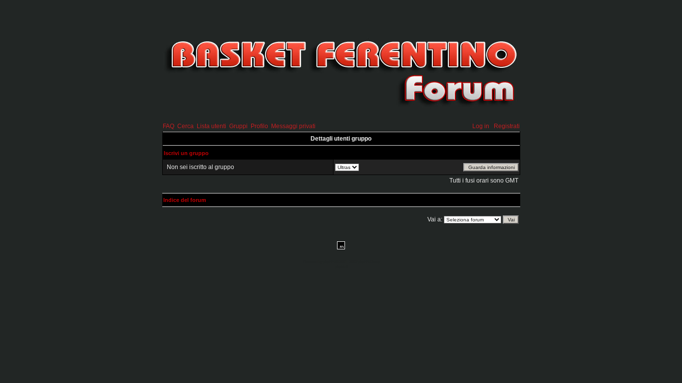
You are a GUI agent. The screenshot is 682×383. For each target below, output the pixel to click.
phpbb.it (341, 266)
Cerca (185, 126)
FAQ (168, 126)
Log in (480, 126)
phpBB (328, 261)
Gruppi (238, 126)
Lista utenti (211, 126)
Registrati (507, 126)
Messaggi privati (293, 126)
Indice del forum (184, 200)
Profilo (259, 126)
